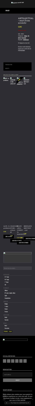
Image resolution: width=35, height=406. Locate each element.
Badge (6, 304)
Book (6, 317)
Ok (6, 403)
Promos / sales (8, 331)
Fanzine (6, 320)
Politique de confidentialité (20, 403)
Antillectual (26, 40)
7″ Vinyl (6, 282)
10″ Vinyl (7, 280)
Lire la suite (8, 236)
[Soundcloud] (25, 361)
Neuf (6, 326)
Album (25, 36)
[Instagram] (12, 361)
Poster (6, 312)
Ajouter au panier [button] (23, 242)
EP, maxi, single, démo (10, 293)
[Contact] (21, 361)
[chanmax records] (17, 2)
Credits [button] (7, 68)
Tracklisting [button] (8, 65)
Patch (6, 309)
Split (6, 296)
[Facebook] (8, 361)
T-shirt (6, 306)
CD (28, 36)
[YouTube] (16, 361)
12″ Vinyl (7, 277)
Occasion (24, 38)
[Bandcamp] (4, 361)
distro (19, 38)
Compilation (7, 298)
